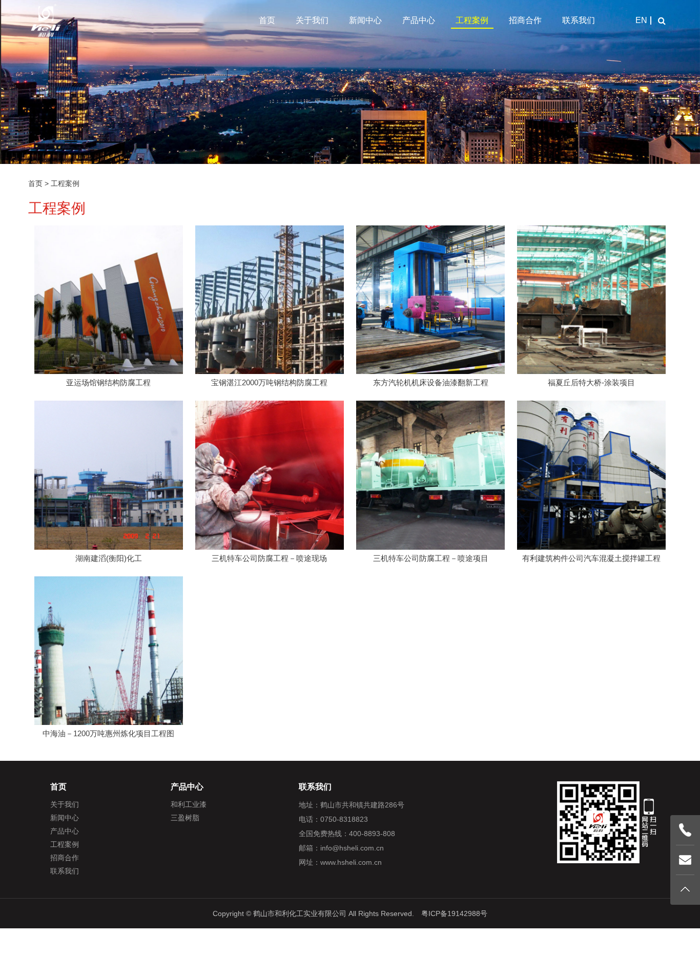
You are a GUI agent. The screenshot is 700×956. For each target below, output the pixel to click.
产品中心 (418, 20)
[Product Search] (661, 20)
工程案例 (472, 20)
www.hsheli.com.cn (351, 862)
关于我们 (312, 20)
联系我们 (578, 20)
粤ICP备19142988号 (454, 913)
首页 (267, 20)
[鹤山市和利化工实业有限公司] (46, 20)
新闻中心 (365, 20)
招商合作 (525, 20)
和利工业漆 (189, 804)
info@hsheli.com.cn (352, 848)
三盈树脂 (185, 818)
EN (641, 20)
